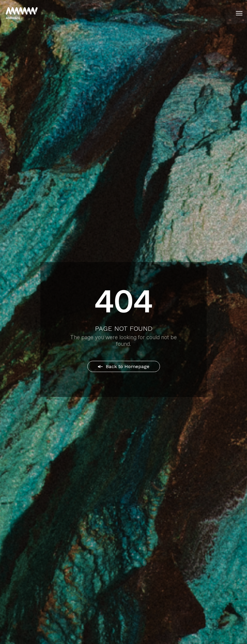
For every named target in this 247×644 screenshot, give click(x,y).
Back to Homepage (126, 366)
